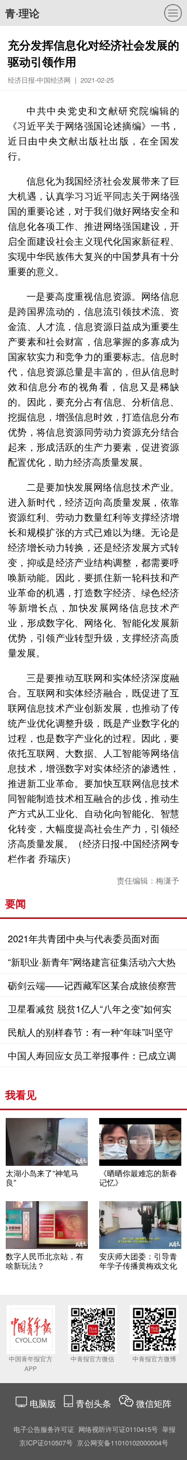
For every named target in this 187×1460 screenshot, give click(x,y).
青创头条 (95, 1403)
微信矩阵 (153, 1403)
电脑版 (43, 1403)
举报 (169, 1429)
